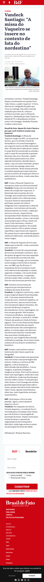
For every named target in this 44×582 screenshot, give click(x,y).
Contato (9, 515)
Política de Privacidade (15, 517)
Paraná (8, 559)
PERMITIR (32, 576)
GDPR (27, 571)
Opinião (8, 538)
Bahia (7, 542)
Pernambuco (9, 563)
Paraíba (8, 556)
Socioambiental (11, 536)
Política (8, 524)
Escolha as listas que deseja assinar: (20, 473)
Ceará (7, 545)
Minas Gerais (9, 552)
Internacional (10, 527)
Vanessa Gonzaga (20, 64)
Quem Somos (10, 509)
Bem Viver (9, 533)
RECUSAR (12, 576)
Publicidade (10, 512)
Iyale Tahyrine (10, 64)
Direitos (8, 530)
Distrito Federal (10, 549)
